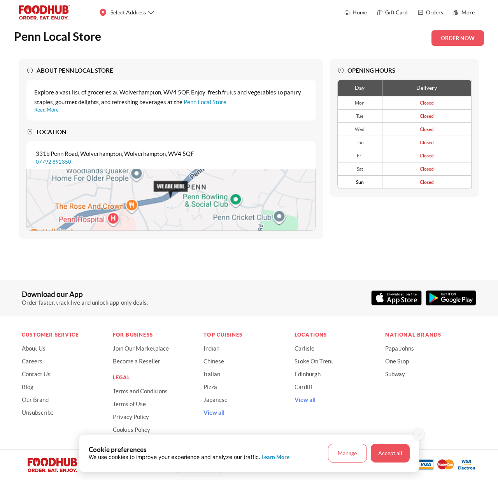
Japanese (215, 399)
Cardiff (303, 387)
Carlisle (304, 348)
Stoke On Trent (314, 361)
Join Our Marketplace (141, 348)
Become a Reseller (136, 361)
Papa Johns (399, 348)
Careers (32, 361)
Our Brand (35, 399)
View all (213, 412)
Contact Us (36, 374)
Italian (211, 374)
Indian (211, 348)
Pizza (210, 387)
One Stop (397, 361)
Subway (395, 374)
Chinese (213, 361)
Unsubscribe (38, 412)
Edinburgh (308, 374)
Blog (27, 387)
